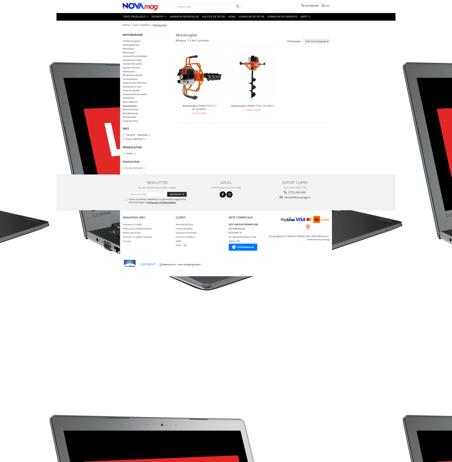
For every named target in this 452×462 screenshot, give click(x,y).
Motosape (128, 48)
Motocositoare (130, 109)
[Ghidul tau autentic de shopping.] (148, 264)
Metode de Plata (184, 224)
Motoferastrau (130, 113)
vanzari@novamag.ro (297, 197)
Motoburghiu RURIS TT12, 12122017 (252, 105)
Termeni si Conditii (132, 224)
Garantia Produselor (184, 16)
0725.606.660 (297, 192)
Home (232, 16)
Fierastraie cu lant (132, 86)
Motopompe (129, 117)
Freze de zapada (131, 90)
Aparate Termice (131, 67)
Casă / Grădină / (142, 25)
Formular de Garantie (282, 16)
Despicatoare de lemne (135, 82)
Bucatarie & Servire (132, 75)
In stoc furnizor (134, 168)
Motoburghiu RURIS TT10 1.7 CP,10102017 (199, 107)
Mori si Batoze (130, 101)
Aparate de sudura (132, 63)
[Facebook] (223, 194)
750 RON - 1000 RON (136, 135)
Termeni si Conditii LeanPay (137, 236)
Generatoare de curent (135, 94)
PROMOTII (157, 16)
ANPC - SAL (181, 245)
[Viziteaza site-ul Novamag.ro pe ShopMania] (130, 264)
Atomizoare (129, 71)
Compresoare (130, 79)
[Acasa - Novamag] (140, 6)
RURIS (129, 153)
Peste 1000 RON (134, 139)
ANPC (179, 241)
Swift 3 (305, 16)
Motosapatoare (131, 44)
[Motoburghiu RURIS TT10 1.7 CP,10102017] (199, 77)
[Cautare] (238, 6)
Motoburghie (130, 105)
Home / (127, 25)
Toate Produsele (134, 16)
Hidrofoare (128, 97)
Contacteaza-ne (245, 247)
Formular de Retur (251, 16)
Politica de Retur (213, 16)
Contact (127, 241)
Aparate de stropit (132, 60)
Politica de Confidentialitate (161, 202)
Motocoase (129, 52)
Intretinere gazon (132, 41)
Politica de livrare (132, 232)
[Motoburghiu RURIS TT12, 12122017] (252, 77)
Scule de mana (130, 120)
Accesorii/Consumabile (135, 56)
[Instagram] (229, 194)
